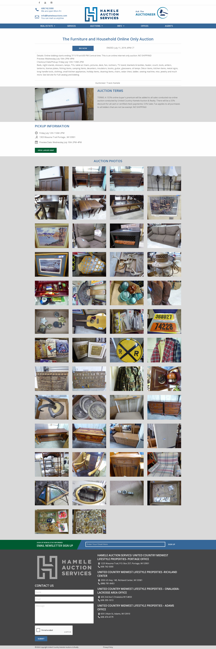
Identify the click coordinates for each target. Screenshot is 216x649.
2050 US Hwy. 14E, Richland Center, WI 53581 (121, 580)
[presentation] (54, 630)
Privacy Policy (108, 647)
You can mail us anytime (54, 17)
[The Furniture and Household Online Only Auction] (52, 180)
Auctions (95, 26)
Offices (144, 26)
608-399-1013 (107, 600)
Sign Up (171, 544)
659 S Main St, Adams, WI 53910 (115, 613)
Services (71, 26)
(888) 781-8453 (107, 583)
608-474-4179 (107, 617)
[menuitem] (47, 26)
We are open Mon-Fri (51, 9)
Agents (169, 26)
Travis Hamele (113, 83)
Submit (41, 638)
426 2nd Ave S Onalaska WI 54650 (116, 597)
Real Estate (46, 26)
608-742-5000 (107, 566)
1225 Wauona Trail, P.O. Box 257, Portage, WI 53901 (125, 563)
